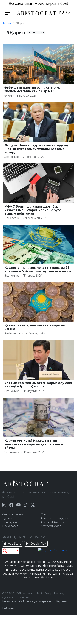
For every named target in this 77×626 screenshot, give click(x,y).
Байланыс (9, 608)
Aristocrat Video (51, 526)
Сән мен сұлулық (13, 514)
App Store (14, 543)
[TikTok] (26, 505)
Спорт (45, 514)
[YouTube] (18, 505)
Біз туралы (9, 601)
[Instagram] (4, 505)
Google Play (38, 543)
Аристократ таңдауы (55, 518)
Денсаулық (9, 522)
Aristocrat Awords (52, 522)
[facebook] (11, 505)
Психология (10, 526)
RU (61, 12)
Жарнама (61, 601)
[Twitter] (33, 505)
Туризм (7, 518)
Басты (7, 23)
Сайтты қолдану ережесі (35, 601)
